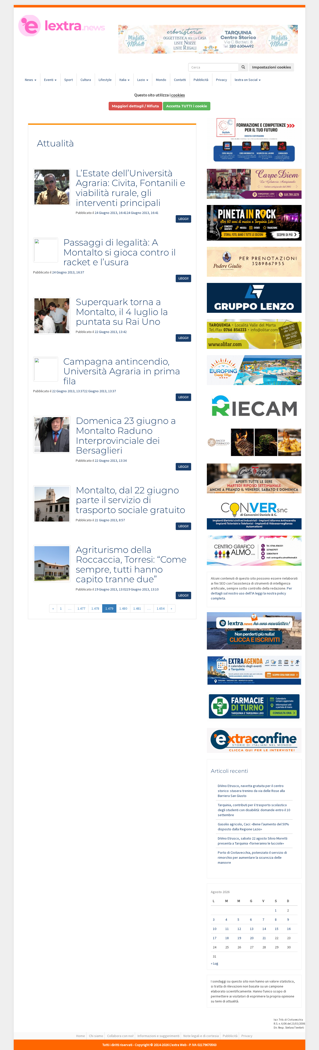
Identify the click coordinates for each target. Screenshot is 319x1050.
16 (289, 928)
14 (264, 928)
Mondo (161, 79)
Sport (68, 79)
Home (80, 1036)
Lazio (141, 79)
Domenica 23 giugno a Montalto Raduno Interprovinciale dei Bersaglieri (126, 435)
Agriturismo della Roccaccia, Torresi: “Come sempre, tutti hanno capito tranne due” (131, 564)
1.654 (160, 608)
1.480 (123, 608)
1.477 (81, 608)
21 (264, 938)
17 (214, 938)
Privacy (221, 79)
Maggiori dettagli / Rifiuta (135, 106)
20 (251, 938)
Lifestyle (105, 79)
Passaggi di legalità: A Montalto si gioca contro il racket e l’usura (119, 252)
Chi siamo (96, 1036)
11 (227, 928)
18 (227, 938)
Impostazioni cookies (271, 67)
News (29, 79)
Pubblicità (201, 79)
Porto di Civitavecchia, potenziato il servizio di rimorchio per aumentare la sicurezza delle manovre (252, 857)
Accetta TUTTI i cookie (186, 106)
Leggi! (183, 219)
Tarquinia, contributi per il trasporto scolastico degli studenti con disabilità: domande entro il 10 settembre (254, 810)
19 (239, 938)
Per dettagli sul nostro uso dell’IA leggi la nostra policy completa (251, 593)
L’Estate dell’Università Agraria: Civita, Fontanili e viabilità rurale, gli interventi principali (130, 188)
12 (239, 928)
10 (214, 928)
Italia (123, 79)
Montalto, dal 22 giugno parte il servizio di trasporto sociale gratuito (130, 500)
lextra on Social (246, 79)
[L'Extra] (62, 25)
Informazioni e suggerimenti (158, 1036)
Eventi (49, 79)
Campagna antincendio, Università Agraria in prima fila (121, 371)
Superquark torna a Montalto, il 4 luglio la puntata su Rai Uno (122, 311)
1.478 (95, 608)
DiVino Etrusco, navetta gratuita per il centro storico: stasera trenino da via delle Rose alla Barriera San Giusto (251, 791)
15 (276, 928)
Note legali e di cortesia (201, 1036)
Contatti (180, 79)
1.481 (137, 608)
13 (251, 928)
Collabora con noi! (120, 1036)
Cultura (85, 79)
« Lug (214, 963)
